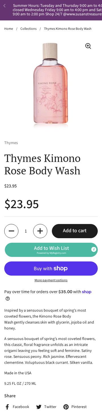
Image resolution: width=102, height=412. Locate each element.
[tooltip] (93, 249)
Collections (28, 28)
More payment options (51, 280)
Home (8, 28)
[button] (11, 231)
